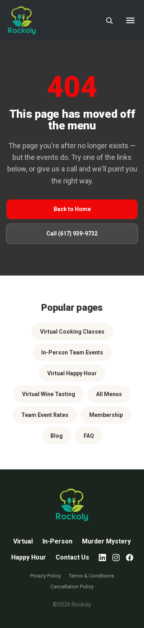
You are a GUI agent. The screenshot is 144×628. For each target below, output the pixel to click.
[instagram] (116, 557)
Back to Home (72, 209)
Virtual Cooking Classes (72, 331)
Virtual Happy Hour (72, 373)
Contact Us (72, 557)
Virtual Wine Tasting (48, 394)
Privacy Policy (45, 576)
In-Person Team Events (72, 352)
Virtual (23, 541)
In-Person (57, 541)
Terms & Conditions (91, 576)
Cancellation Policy (72, 587)
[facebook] (129, 557)
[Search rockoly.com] (109, 20)
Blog (56, 436)
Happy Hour (28, 557)
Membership (106, 415)
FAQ (89, 436)
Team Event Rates (44, 415)
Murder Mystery (106, 541)
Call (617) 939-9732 (72, 233)
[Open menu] (130, 20)
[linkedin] (102, 557)
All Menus (109, 394)
